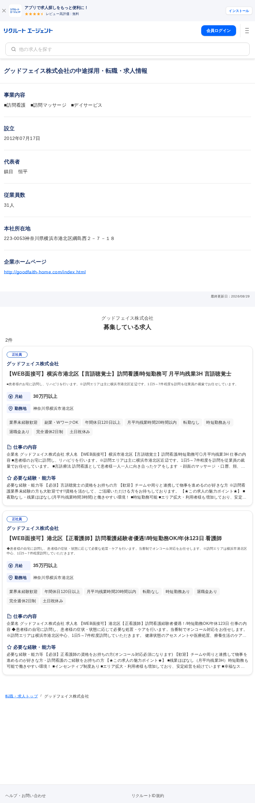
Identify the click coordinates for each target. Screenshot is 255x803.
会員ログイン (219, 30)
